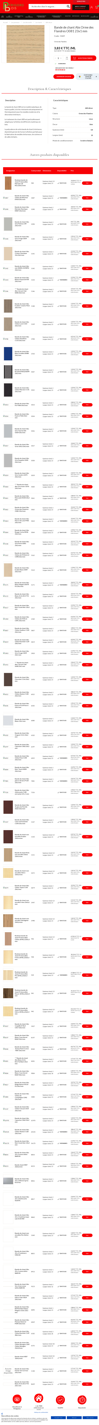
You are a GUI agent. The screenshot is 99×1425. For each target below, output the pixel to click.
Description (10, 100)
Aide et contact (80, 6)
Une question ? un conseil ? (64, 68)
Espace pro (81, 1)
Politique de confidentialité (41, 1412)
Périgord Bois (13, 7)
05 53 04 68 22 (80, 8)
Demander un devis (64, 76)
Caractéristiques (60, 100)
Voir (87, 183)
